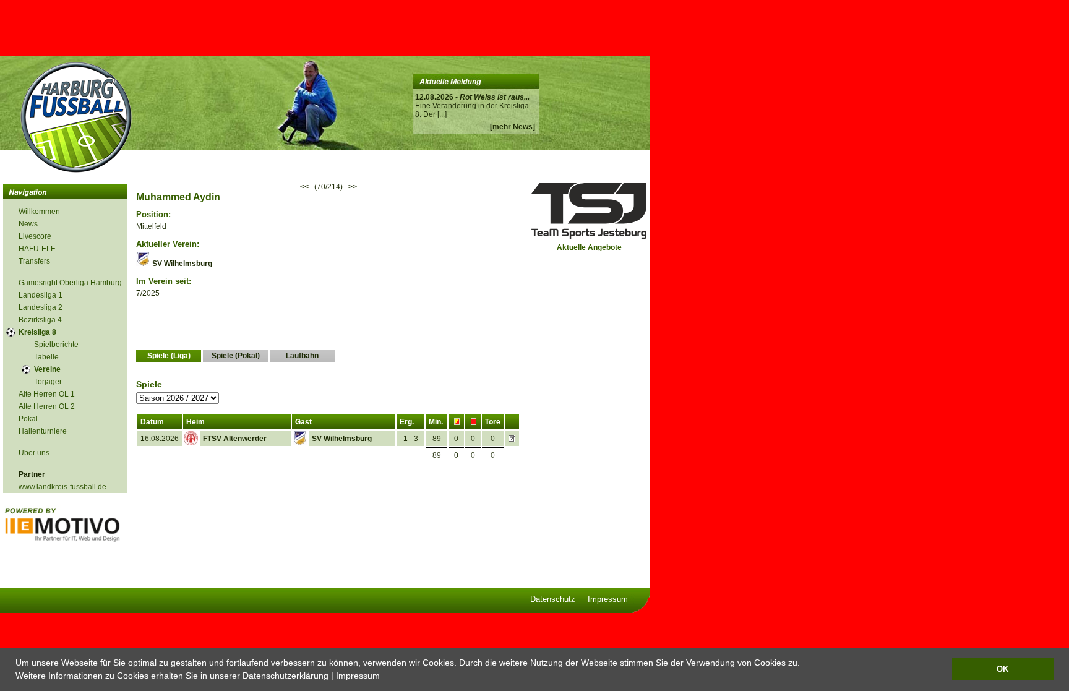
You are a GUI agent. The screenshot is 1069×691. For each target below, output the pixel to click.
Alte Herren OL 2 (47, 406)
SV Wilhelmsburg (181, 263)
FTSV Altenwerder (235, 438)
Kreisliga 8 (37, 332)
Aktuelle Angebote (589, 247)
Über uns (34, 453)
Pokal (28, 418)
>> (352, 186)
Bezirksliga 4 (40, 319)
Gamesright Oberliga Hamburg (70, 282)
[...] (442, 114)
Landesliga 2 (40, 307)
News (28, 224)
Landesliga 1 (40, 295)
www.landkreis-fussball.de (62, 487)
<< (304, 186)
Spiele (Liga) (169, 355)
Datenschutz (552, 599)
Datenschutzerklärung (285, 675)
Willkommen (39, 211)
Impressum (358, 675)
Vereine (47, 369)
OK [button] (1002, 669)
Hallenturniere (43, 431)
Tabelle (46, 357)
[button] (384, 677)
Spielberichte (56, 344)
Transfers (34, 261)
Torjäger (48, 381)
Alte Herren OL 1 (47, 394)
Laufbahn (302, 355)
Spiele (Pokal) (236, 355)
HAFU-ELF (37, 248)
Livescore (35, 236)
